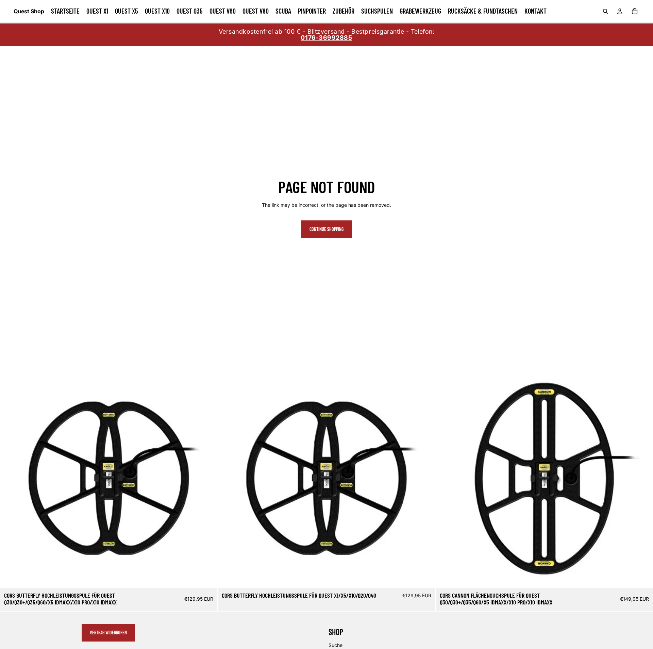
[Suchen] (605, 11)
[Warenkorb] (634, 11)
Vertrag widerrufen (108, 632)
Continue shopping (326, 229)
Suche (335, 645)
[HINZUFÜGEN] (207, 578)
